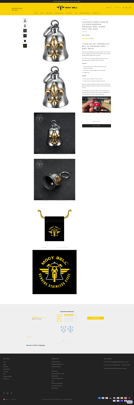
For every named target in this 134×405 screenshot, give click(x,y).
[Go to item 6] (25, 46)
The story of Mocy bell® (57, 378)
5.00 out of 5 (42, 317)
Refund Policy (55, 388)
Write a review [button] (95, 318)
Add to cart (96, 121)
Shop (41, 13)
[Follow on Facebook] (4, 393)
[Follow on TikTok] (11, 393)
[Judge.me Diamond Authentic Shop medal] (63, 329)
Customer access (56, 361)
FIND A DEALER (14, 10)
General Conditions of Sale (58, 373)
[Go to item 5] (25, 41)
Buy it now (96, 125)
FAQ (76, 13)
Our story (69, 13)
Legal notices (55, 371)
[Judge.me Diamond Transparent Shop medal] (70, 329)
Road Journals (59, 13)
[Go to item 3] (25, 31)
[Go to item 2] (25, 26)
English (117, 7)
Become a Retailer (85, 13)
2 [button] (65, 341)
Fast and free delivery (57, 385)
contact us (115, 361)
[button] (85, 38)
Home (36, 13)
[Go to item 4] (25, 36)
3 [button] (67, 341)
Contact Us (96, 13)
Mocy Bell (85, 19)
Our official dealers (56, 366)
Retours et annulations (57, 383)
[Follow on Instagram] (7, 393)
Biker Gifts (49, 13)
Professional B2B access (57, 364)
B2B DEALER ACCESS (16, 8)
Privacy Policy (55, 376)
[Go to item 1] (25, 21)
